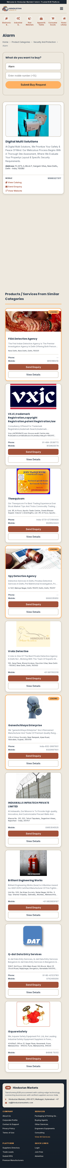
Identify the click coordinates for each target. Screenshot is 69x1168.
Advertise (39, 1156)
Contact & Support (11, 1124)
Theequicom (16, 498)
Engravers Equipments (45, 1128)
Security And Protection (45, 42)
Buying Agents (41, 1120)
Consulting (39, 1133)
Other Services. (42, 1124)
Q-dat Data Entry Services (25, 954)
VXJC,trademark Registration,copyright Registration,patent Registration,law (32, 417)
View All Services (42, 1137)
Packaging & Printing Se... (46, 1116)
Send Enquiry (15, 186)
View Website (15, 190)
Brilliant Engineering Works (25, 880)
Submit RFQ (8, 1156)
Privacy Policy (9, 1128)
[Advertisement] (34, 241)
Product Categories (21, 42)
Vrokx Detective (18, 651)
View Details (33, 374)
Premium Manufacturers (13, 1160)
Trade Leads (8, 1152)
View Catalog (14, 182)
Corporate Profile (10, 1120)
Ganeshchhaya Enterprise (25, 725)
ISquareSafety (17, 1031)
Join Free (39, 1152)
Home (5, 42)
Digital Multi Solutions (21, 141)
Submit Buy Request (33, 84)
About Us (7, 1116)
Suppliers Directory (11, 1148)
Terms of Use (8, 1133)
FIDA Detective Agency (22, 338)
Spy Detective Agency (22, 576)
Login (37, 1148)
